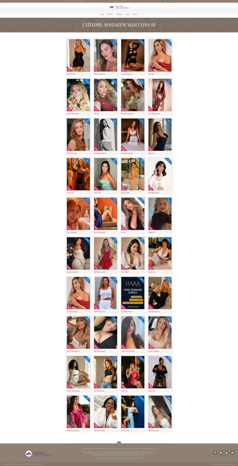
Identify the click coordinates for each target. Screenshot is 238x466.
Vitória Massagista (73, 113)
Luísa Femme (71, 73)
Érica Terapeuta (72, 232)
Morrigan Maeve (153, 192)
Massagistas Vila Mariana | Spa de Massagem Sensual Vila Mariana (27, 464)
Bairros (119, 14)
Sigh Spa (124, 390)
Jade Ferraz (98, 192)
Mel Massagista (153, 430)
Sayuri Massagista (73, 351)
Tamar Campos (72, 153)
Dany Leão (151, 390)
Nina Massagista (99, 311)
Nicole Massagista (127, 113)
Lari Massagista (72, 311)
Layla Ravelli (125, 192)
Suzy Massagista (154, 113)
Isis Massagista (126, 73)
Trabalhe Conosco (127, 311)
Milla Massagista (100, 351)
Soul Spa (151, 73)
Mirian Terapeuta (99, 430)
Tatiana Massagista (127, 351)
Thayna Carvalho (72, 271)
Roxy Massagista (99, 73)
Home (102, 14)
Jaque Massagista (100, 153)
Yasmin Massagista (73, 390)
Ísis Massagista (99, 390)
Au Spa (123, 232)
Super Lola (151, 271)
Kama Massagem (100, 232)
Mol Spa (96, 113)
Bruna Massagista (73, 430)
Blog (127, 14)
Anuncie (135, 14)
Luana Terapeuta (153, 351)
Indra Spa (151, 153)
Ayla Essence (125, 430)
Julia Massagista (99, 271)
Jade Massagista (154, 311)
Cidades (110, 14)
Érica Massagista (127, 153)
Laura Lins (70, 192)
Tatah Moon (125, 271)
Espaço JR (151, 232)
